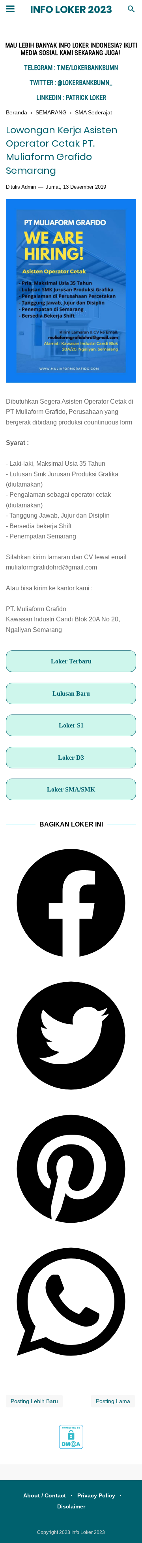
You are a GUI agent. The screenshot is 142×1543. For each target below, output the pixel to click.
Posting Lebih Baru (34, 1401)
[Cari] (131, 11)
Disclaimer (71, 1506)
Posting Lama (113, 1401)
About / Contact (44, 1495)
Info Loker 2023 (71, 10)
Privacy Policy (96, 1495)
